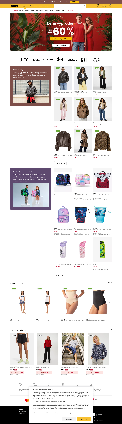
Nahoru (118, 415)
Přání (98, 7)
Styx (11, 319)
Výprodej (109, 329)
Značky (52, 10)
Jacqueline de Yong (58, 91)
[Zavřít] (102, 1)
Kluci (40, 6)
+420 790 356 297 (22, 411)
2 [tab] (62, 53)
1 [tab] (60, 53)
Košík (110, 6)
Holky (35, 6)
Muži (29, 6)
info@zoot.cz (21, 413)
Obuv (32, 10)
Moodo (37, 366)
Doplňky (46, 10)
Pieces (95, 91)
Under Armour (13, 366)
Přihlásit (104, 7)
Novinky (21, 10)
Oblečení (27, 10)
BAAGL (55, 193)
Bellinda (63, 319)
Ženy (24, 6)
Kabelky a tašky (39, 10)
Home (46, 6)
